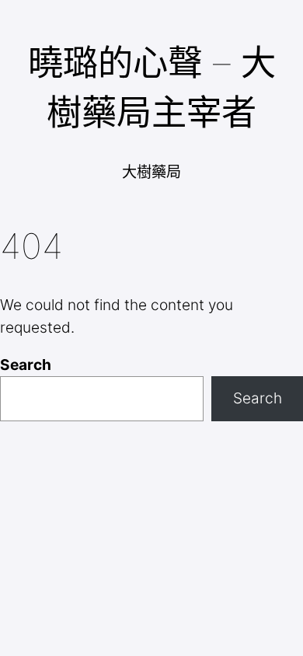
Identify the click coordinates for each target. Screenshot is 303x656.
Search (25, 364)
